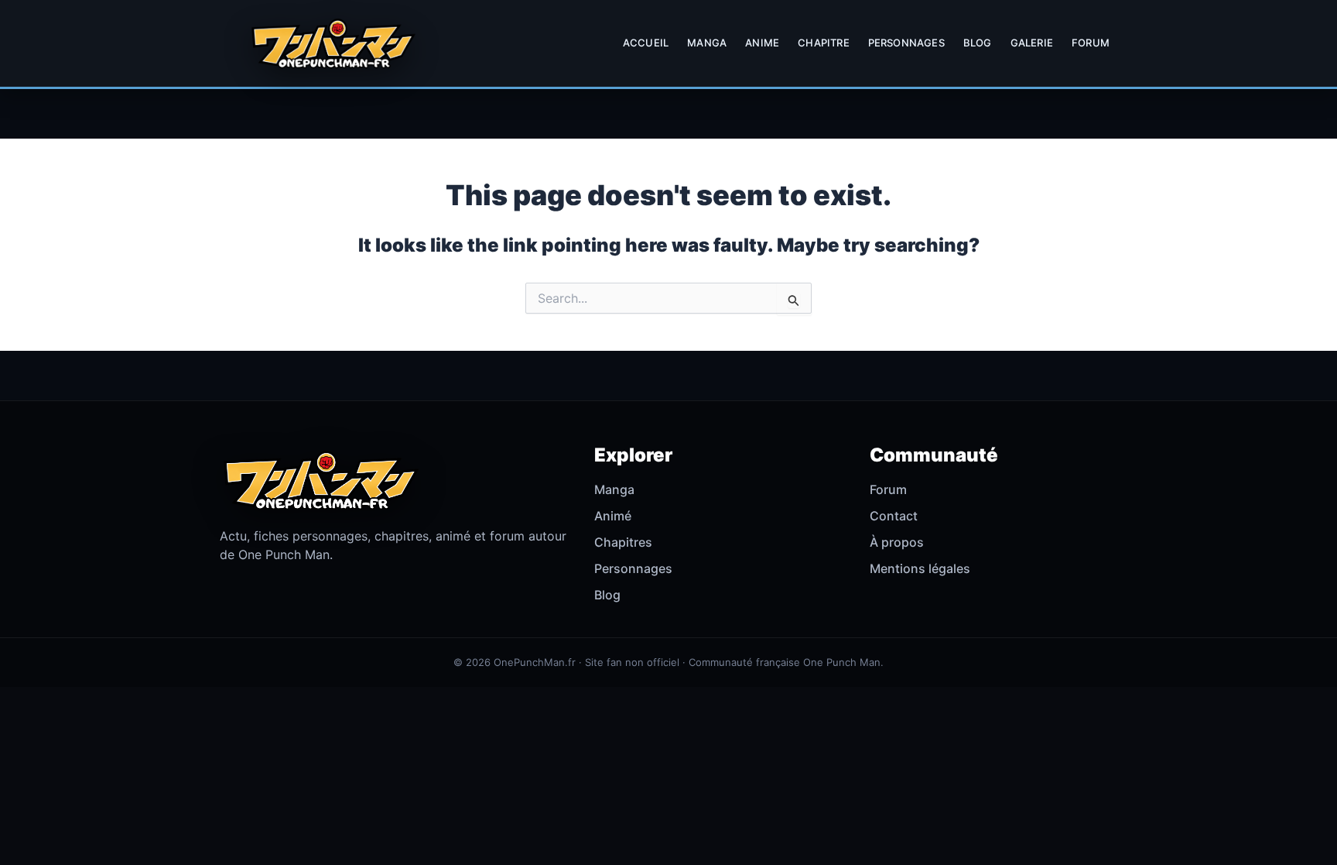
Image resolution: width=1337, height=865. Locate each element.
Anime (762, 42)
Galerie (1031, 42)
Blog (977, 42)
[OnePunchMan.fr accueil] (333, 43)
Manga (707, 42)
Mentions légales (920, 568)
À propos (897, 542)
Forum (1091, 42)
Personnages (906, 42)
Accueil (645, 42)
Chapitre (824, 42)
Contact (894, 515)
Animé (612, 515)
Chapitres (623, 542)
